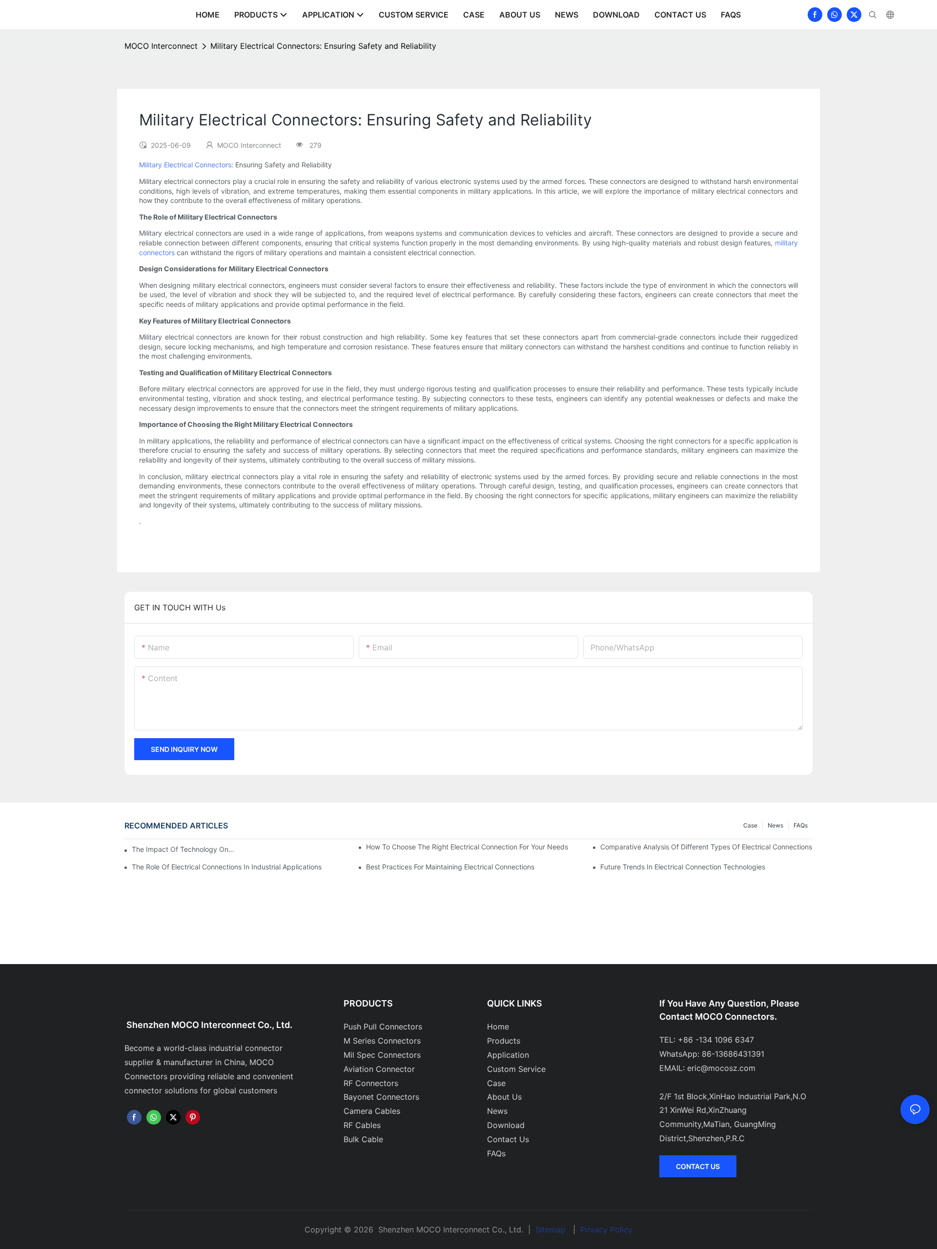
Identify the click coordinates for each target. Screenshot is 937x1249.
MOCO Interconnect (161, 46)
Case (750, 825)
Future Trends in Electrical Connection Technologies (682, 867)
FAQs (801, 825)
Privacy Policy (606, 1229)
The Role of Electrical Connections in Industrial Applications (227, 867)
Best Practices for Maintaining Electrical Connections (450, 867)
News (775, 825)
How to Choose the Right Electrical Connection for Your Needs (467, 847)
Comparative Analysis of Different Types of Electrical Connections (706, 847)
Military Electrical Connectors (185, 165)
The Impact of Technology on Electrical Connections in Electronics (183, 849)
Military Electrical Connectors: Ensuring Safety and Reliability (323, 46)
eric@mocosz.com (721, 1068)
